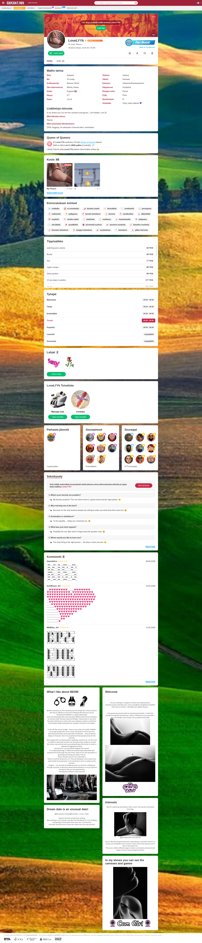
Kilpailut (58, 8)
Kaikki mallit (7, 8)
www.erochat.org (32, 935)
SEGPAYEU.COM (59, 935)
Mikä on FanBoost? (147, 47)
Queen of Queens (88, 142)
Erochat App (72, 8)
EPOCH (50, 935)
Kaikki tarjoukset (45, 8)
